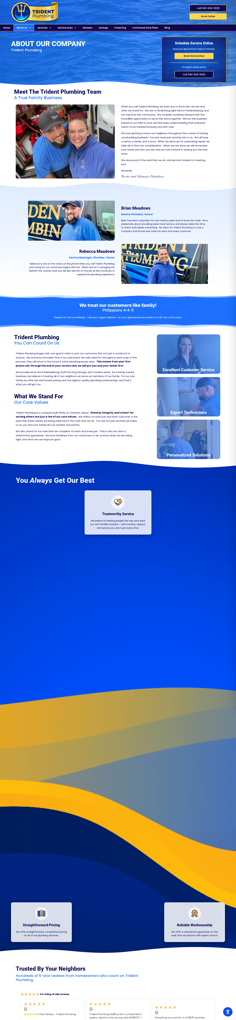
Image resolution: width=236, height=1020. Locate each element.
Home (6, 27)
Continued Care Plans (145, 27)
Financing (120, 27)
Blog (167, 27)
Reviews (87, 27)
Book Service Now (194, 56)
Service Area (65, 27)
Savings (103, 27)
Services (43, 27)
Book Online (208, 16)
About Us (22, 27)
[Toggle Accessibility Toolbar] (228, 1012)
